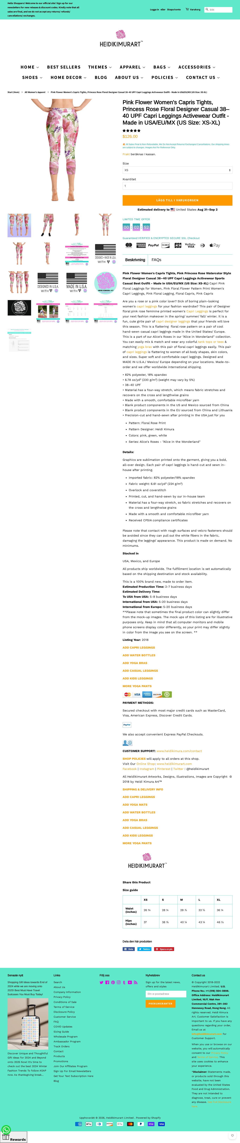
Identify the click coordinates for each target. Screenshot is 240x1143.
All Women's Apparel (35, 92)
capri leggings (146, 306)
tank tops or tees (211, 341)
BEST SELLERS (64, 67)
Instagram (147, 769)
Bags (160, 67)
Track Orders (62, 1046)
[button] (132, 130)
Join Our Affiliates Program (70, 1066)
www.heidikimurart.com (174, 764)
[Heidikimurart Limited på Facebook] (107, 983)
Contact (58, 1051)
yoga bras (145, 347)
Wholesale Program (66, 1036)
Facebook (130, 769)
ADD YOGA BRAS (135, 663)
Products (59, 1056)
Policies (163, 77)
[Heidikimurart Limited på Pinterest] (113, 983)
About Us (127, 77)
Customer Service (65, 1016)
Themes (98, 67)
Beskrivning (135, 260)
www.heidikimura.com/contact (179, 751)
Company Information (67, 992)
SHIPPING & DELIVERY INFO (143, 789)
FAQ (56, 1021)
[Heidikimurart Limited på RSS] (136, 983)
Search (58, 982)
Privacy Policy (62, 997)
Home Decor (67, 77)
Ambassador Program (67, 1041)
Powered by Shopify (148, 1117)
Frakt (126, 154)
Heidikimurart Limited (120, 1117)
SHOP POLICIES (134, 758)
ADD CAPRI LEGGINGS (139, 797)
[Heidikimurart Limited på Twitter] (101, 983)
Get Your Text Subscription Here (73, 1076)
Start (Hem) (13, 92)
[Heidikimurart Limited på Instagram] (119, 983)
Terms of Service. (208, 1057)
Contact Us (201, 77)
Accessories (195, 67)
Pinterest (163, 769)
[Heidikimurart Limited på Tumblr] (124, 983)
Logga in (154, 9)
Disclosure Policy (64, 1011)
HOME (28, 67)
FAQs (156, 260)
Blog (101, 77)
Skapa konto (174, 9)
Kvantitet (129, 179)
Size (126, 163)
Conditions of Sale (65, 1002)
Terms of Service (64, 1007)
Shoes (31, 77)
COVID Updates (63, 1026)
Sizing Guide (61, 1031)
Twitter (178, 769)
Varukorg (195, 9)
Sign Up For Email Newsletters (72, 1071)
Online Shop (146, 764)
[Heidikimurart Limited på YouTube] (130, 983)
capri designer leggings (173, 321)
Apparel (131, 67)
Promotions (61, 1061)
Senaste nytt (15, 975)
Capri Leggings (197, 311)
